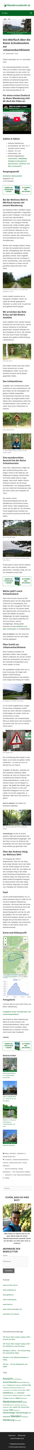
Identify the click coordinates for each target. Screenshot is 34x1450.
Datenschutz (22, 1435)
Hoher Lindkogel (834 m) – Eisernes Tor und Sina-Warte (9, 1099)
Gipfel (28, 1390)
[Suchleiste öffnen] (31, 13)
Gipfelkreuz (8, 1393)
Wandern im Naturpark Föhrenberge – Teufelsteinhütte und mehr (9, 1123)
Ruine (24, 1163)
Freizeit (23, 1387)
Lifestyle (25, 1395)
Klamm (5, 1163)
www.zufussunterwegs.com (12, 1309)
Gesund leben (22, 1390)
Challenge (18, 1385)
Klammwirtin (12, 158)
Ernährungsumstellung (15, 1387)
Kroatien (20, 1395)
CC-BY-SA (20, 976)
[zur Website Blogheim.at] (8, 1326)
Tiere (10, 1407)
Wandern (12, 1153)
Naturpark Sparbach (9, 1145)
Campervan (11, 1385)
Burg (28, 1382)
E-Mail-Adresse (7, 1261)
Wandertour (25, 1416)
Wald (11, 1410)
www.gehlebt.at (8, 1295)
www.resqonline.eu (9, 1290)
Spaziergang (24, 1405)
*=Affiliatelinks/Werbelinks (17, 1444)
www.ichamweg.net (9, 1300)
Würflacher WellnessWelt (12, 176)
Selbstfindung (17, 1405)
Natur (17, 1398)
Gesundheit (14, 1390)
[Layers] (25, 939)
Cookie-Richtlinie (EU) (17, 1438)
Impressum (11, 1435)
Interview (20, 1393)
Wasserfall (17, 1420)
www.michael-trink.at (10, 1285)
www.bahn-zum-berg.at (11, 1314)
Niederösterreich (15, 1163)
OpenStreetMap (14, 974)
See (13, 1405)
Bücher (4, 1385)
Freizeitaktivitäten (7, 1390)
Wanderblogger (9, 1413)
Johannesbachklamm (20, 1160)
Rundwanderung (7, 1405)
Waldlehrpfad (16, 1410)
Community (26, 1385)
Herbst (15, 1393)
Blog (6, 1153)
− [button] (5, 941)
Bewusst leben (21, 1382)
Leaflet (4, 974)
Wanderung (8, 1420)
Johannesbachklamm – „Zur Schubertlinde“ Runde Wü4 (10, 1075)
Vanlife (15, 1407)
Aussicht (8, 1160)
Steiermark (6, 1407)
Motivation (12, 1398)
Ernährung (5, 1387)
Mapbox (6, 977)
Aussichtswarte (10, 1382)
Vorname (5, 1255)
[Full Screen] (5, 944)
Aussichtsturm (17, 1379)
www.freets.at (7, 1304)
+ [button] (5, 938)
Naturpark (24, 1398)
